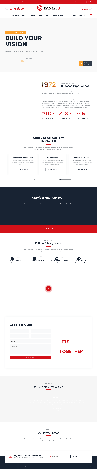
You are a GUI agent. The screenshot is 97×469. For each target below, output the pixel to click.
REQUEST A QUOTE (12, 57)
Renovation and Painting (19, 157)
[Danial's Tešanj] (48, 8)
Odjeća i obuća (43, 15)
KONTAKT (82, 15)
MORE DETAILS (18, 169)
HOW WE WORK (29, 57)
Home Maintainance (78, 157)
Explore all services (65, 179)
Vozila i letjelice (58, 15)
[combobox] (30, 341)
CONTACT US (65, 358)
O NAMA (24, 15)
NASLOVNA (15, 15)
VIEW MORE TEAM (47, 216)
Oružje (32, 15)
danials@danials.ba (80, 2)
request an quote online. (62, 229)
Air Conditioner (48, 157)
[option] (19, 164)
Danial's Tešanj (18, 466)
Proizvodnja (71, 15)
